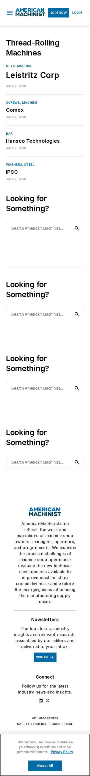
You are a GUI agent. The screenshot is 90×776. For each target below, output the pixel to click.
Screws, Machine (21, 102)
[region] (45, 755)
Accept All (45, 766)
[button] (10, 12)
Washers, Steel (20, 164)
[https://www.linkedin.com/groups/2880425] (40, 700)
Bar (9, 133)
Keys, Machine (19, 66)
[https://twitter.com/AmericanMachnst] (47, 700)
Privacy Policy (62, 752)
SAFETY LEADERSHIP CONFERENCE (45, 724)
